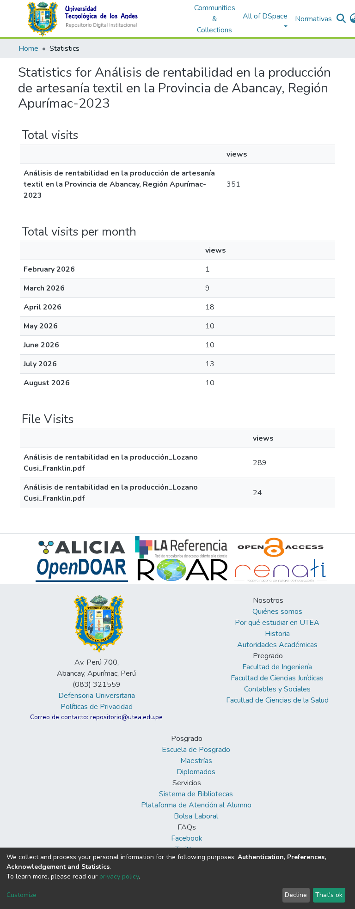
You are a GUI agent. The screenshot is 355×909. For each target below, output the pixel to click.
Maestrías (196, 761)
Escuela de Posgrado (196, 750)
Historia (277, 634)
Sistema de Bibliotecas (196, 794)
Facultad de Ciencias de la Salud (277, 700)
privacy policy (119, 876)
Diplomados (196, 772)
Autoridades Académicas (277, 645)
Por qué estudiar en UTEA (277, 623)
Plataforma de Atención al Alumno (196, 805)
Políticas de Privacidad (97, 707)
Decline (296, 895)
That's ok (329, 895)
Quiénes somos (277, 611)
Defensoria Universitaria (96, 696)
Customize (21, 895)
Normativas (313, 19)
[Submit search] (341, 18)
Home (28, 48)
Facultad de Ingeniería (277, 667)
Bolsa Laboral (196, 816)
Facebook (186, 838)
